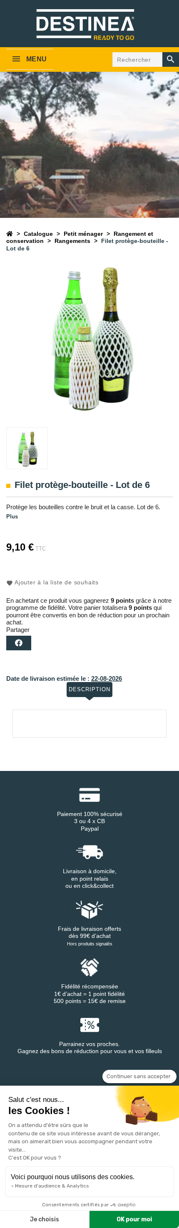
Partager (18, 643)
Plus (12, 516)
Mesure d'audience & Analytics (52, 1186)
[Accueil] (9, 233)
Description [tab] (89, 689)
